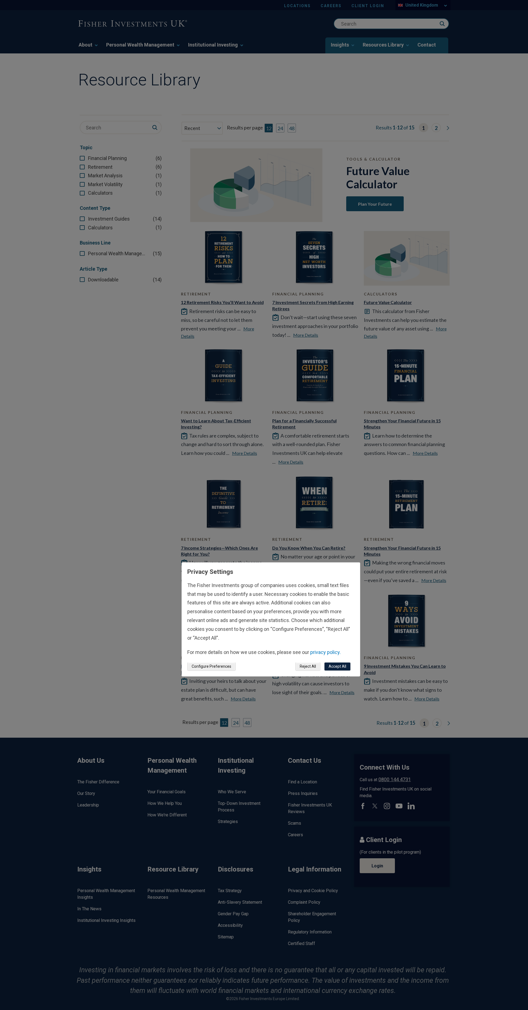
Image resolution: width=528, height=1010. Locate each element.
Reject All (308, 666)
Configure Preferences (211, 666)
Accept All (337, 666)
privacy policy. (325, 652)
